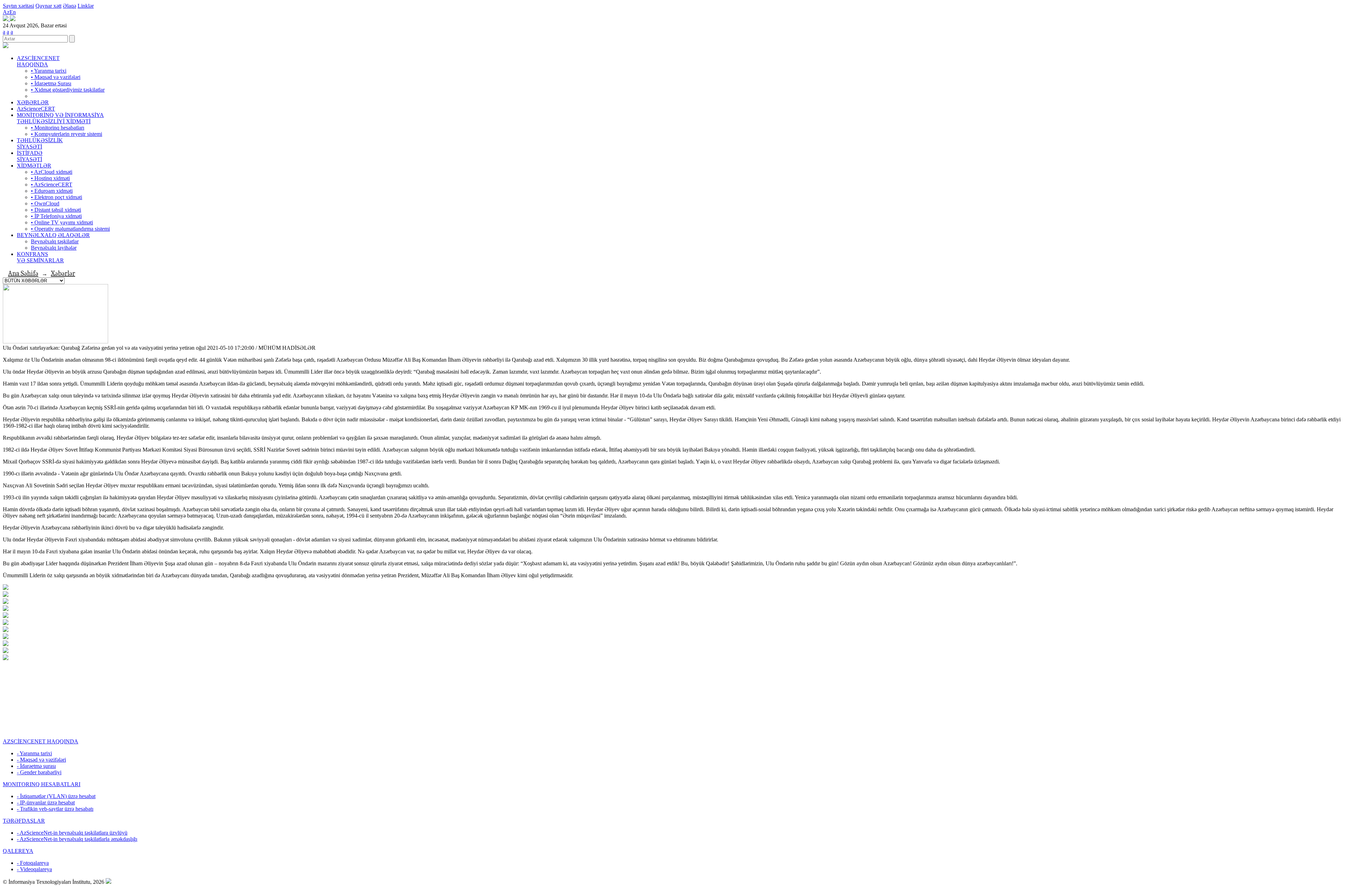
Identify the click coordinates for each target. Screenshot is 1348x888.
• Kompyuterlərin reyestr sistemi (66, 134)
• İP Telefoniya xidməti (56, 216)
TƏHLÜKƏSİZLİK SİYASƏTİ (40, 143)
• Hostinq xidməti (50, 178)
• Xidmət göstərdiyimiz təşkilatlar (68, 90)
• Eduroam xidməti (52, 191)
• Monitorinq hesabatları (57, 128)
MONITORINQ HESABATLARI (41, 784)
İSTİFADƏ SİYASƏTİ (29, 156)
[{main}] (5, 46)
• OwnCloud (45, 203)
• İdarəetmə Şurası (51, 83)
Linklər (86, 6)
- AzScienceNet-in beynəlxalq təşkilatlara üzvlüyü (72, 833)
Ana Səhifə (23, 273)
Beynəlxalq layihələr (54, 248)
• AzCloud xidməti (51, 172)
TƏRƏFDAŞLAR (24, 821)
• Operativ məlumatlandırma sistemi (70, 229)
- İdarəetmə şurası (36, 766)
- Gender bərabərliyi (39, 772)
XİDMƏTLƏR (34, 166)
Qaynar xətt (48, 6)
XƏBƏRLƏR (33, 102)
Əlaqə (69, 6)
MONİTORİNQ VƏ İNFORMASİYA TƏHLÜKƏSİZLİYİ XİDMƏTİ (60, 118)
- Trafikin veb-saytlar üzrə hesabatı (55, 809)
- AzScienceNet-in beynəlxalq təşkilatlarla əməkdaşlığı (77, 839)
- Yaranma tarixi (34, 753)
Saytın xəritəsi (18, 6)
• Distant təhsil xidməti (56, 210)
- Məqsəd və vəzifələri (41, 760)
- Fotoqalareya (33, 863)
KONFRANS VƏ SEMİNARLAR (40, 257)
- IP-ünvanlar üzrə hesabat (46, 802)
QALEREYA (18, 851)
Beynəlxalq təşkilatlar (55, 241)
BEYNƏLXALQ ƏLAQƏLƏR (53, 235)
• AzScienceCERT (51, 185)
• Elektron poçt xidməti (56, 197)
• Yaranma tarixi (48, 71)
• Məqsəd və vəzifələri (55, 77)
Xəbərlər (63, 273)
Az (6, 12)
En (12, 12)
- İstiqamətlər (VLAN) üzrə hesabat (56, 796)
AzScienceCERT (36, 109)
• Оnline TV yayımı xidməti (62, 222)
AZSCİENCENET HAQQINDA (38, 61)
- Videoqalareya (34, 869)
